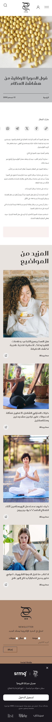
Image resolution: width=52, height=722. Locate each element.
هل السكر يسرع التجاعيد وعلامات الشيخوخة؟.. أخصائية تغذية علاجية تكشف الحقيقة (29, 345)
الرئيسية (46, 97)
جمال (21, 638)
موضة (35, 638)
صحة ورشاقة (44, 355)
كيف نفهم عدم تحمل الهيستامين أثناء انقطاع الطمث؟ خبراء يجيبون (27, 508)
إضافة (10, 649)
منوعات (12, 638)
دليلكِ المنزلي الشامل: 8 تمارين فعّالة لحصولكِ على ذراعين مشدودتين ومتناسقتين (27, 417)
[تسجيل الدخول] (38, 7)
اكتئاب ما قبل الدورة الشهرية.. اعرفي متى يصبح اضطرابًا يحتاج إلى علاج (27, 576)
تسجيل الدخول (26, 697)
